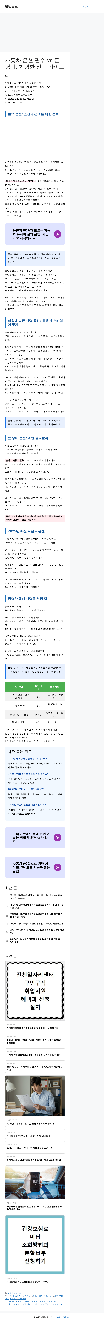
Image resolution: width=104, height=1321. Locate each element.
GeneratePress (63, 1317)
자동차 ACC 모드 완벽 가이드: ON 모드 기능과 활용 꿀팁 (36, 867)
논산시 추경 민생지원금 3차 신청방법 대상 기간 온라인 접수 (34, 1055)
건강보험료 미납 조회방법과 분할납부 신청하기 (28, 1282)
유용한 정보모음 (89, 6)
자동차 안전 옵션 (25, 1296)
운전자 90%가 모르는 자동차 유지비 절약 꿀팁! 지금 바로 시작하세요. (36, 234)
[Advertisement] (35, 33)
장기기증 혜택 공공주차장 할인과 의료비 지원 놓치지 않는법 (34, 1160)
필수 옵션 (22, 1299)
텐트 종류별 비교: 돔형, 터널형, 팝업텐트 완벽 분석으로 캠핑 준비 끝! (35, 1304)
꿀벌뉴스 (11, 6)
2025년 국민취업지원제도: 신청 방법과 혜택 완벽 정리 (31, 1123)
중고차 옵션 (48, 1296)
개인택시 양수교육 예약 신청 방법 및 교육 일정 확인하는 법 (36, 923)
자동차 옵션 (38, 1296)
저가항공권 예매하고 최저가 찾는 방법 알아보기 (28, 1136)
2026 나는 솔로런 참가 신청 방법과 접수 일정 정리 (30, 1148)
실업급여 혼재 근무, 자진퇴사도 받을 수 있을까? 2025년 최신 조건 (34, 1301)
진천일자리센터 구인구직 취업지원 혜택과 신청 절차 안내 (32, 1028)
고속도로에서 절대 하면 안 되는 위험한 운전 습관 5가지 (36, 837)
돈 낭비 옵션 (13, 1296)
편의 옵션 (13, 1299)
